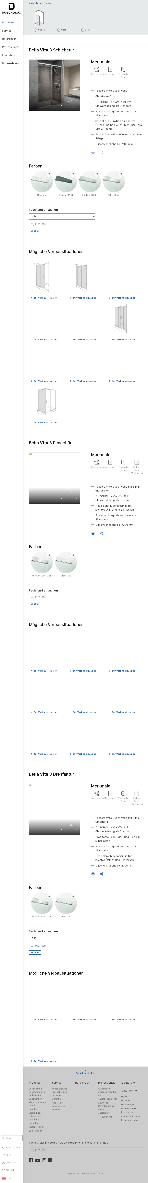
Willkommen (104, 1089)
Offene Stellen (129, 1108)
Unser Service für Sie (107, 1093)
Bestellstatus (105, 1113)
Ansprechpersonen (107, 1099)
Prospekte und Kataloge (59, 1093)
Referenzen (82, 1082)
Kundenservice (59, 1089)
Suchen (35, 231)
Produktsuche (105, 1117)
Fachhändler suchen (43, 209)
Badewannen (35, 1099)
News (124, 1097)
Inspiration (57, 1103)
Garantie (56, 1099)
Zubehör (33, 1109)
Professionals (106, 1082)
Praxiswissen (127, 1112)
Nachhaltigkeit (128, 1104)
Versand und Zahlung (58, 1107)
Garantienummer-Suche (107, 1107)
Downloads (103, 1103)
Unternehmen (129, 1090)
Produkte (34, 1082)
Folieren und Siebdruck (35, 1117)
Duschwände (35, 1089)
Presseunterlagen (130, 1120)
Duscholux (126, 1100)
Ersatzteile (128, 1082)
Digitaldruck (35, 1113)
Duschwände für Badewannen (37, 1093)
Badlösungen (35, 1131)
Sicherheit (34, 1123)
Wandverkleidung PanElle (37, 1103)
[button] (62, 106)
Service (57, 1082)
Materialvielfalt (36, 1127)
